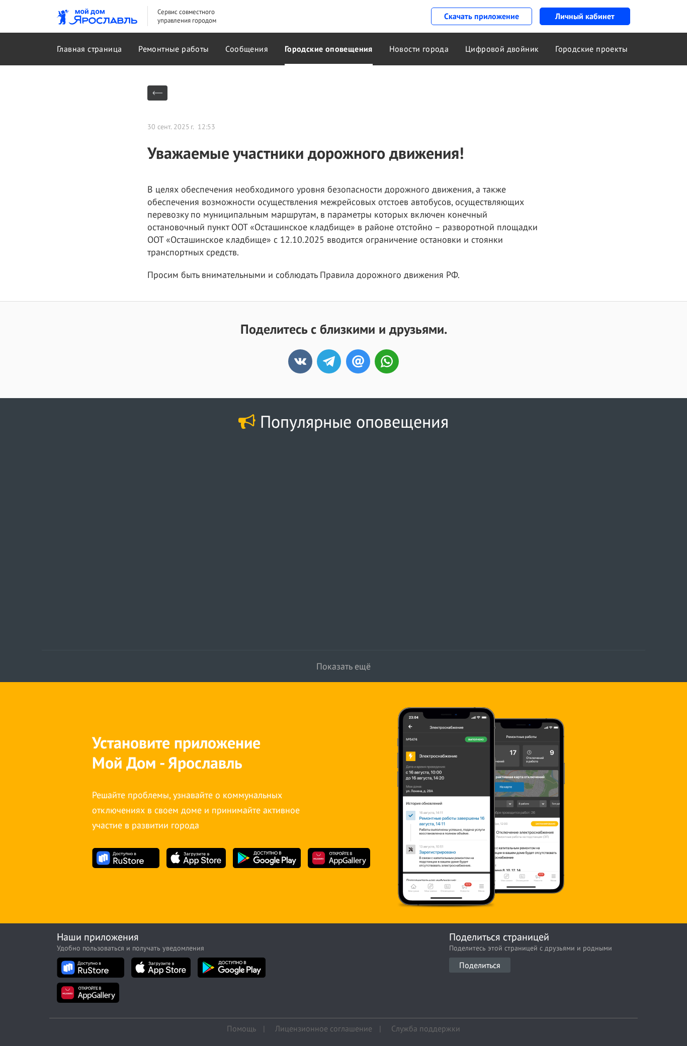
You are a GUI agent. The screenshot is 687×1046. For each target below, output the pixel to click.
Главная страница (89, 49)
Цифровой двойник (502, 49)
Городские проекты (591, 49)
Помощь (241, 1028)
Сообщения (246, 49)
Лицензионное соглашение (323, 1028)
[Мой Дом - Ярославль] (97, 16)
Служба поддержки (425, 1028)
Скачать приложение (481, 16)
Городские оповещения (329, 49)
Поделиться (479, 965)
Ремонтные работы (173, 49)
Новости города (419, 49)
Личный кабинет (585, 16)
